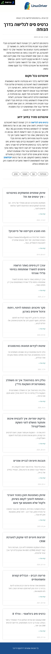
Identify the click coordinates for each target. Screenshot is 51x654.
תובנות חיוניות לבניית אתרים (29, 460)
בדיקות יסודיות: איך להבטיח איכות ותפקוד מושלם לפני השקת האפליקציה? (26, 422)
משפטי (24, 174)
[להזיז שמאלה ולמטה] (1, 3)
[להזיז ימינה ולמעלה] (3, 1)
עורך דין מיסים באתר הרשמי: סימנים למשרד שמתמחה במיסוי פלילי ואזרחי (27, 269)
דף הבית (45, 18)
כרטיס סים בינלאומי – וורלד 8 (28, 613)
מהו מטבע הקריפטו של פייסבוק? (27, 231)
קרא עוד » (42, 214)
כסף (33, 174)
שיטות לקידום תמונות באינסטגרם (26, 346)
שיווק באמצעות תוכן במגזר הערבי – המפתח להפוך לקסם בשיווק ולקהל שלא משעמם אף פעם (26, 498)
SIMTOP (8, 157)
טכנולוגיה (43, 174)
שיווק (16, 174)
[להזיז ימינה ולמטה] (3, 3)
